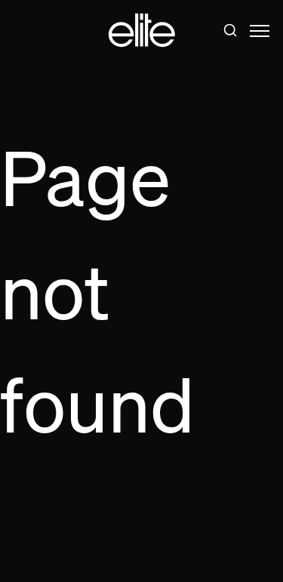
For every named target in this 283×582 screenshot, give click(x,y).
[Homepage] (142, 30)
